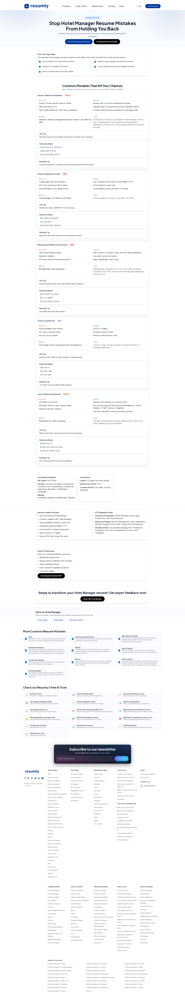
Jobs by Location (53, 777)
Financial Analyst (76, 930)
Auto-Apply (74, 784)
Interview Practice (77, 781)
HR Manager (52, 930)
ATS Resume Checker (124, 940)
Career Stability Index (124, 894)
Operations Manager (147, 933)
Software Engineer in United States (59, 970)
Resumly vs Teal (122, 817)
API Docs (51, 873)
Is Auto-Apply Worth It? (124, 833)
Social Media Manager (55, 927)
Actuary (73, 923)
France (96, 794)
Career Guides (53, 810)
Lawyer (50, 917)
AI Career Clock (122, 890)
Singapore (97, 800)
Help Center (52, 867)
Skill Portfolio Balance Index (126, 931)
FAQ (49, 863)
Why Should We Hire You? (126, 777)
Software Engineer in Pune (56, 977)
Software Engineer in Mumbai (57, 984)
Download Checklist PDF (51, 576)
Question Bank (52, 847)
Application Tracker (77, 791)
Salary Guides (52, 814)
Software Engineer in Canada (57, 974)
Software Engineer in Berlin (134, 984)
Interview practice (77, 620)
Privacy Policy (145, 777)
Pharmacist (74, 917)
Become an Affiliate (54, 844)
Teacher (50, 907)
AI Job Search (75, 787)
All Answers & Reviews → (125, 836)
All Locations (98, 824)
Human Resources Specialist (103, 917)
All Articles (120, 799)
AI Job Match (75, 794)
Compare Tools (53, 857)
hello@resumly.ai (150, 785)
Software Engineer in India (56, 964)
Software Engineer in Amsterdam (97, 987)
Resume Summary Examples (57, 794)
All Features (75, 800)
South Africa (98, 810)
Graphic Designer (54, 904)
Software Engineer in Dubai (134, 967)
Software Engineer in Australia (135, 977)
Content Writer (99, 939)
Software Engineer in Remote (96, 970)
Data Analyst (52, 923)
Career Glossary (53, 850)
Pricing (111, 6)
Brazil (96, 817)
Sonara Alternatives (123, 824)
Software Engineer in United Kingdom (60, 967)
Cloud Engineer (76, 904)
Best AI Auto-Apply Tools (125, 807)
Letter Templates (53, 804)
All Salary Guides (76, 940)
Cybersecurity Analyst (78, 897)
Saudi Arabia (98, 807)
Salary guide (59, 620)
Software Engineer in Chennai (135, 981)
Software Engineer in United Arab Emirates (100, 977)
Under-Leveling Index (124, 907)
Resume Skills (52, 791)
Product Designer (100, 936)
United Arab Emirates (101, 804)
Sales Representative (101, 897)
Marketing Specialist (100, 900)
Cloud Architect (145, 929)
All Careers (97, 943)
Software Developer (100, 904)
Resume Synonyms (54, 787)
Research (51, 860)
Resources (97, 6)
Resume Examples (54, 784)
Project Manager (53, 894)
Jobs (121, 6)
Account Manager (100, 890)
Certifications (52, 800)
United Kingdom (99, 781)
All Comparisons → (123, 840)
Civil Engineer (75, 937)
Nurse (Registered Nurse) (56, 910)
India (95, 787)
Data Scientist (75, 894)
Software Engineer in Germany (96, 964)
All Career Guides (54, 943)
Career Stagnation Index (125, 904)
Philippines (97, 814)
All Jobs (88, 991)
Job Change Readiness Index (127, 900)
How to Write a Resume (55, 827)
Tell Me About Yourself (124, 774)
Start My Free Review (92, 599)
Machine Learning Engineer (80, 900)
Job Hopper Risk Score (124, 910)
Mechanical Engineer (101, 929)
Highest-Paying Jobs (55, 817)
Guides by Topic (53, 807)
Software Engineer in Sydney (57, 987)
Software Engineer (77, 890)
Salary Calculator (53, 820)
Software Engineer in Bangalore (135, 970)
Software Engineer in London (96, 967)
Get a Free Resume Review (79, 42)
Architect (51, 920)
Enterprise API (52, 877)
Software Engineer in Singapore (96, 984)
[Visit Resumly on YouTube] (42, 778)
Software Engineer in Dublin (134, 987)
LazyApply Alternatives (124, 821)
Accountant (75, 927)
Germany (97, 791)
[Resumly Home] (33, 771)
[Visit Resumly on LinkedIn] (39, 778)
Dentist (73, 914)
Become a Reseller (54, 840)
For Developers (53, 870)
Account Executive (146, 906)
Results (50, 837)
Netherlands (98, 797)
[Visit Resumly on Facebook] (25, 778)
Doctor (73, 910)
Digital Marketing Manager (149, 916)
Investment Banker (77, 920)
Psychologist (52, 914)
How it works (52, 853)
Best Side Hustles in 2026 (125, 796)
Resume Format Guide (55, 824)
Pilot (72, 933)
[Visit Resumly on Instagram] (28, 778)
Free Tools (81, 6)
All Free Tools (121, 950)
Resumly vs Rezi (122, 814)
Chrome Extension (77, 797)
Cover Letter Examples (55, 797)
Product (66, 6)
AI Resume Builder (77, 774)
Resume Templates (54, 781)
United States (98, 774)
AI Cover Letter (76, 777)
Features (51, 834)
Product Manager (53, 890)
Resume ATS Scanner (124, 944)
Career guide (43, 620)
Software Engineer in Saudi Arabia (136, 974)
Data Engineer (145, 926)
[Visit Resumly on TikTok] (32, 778)
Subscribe (121, 758)
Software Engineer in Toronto (134, 964)
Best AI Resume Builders (125, 811)
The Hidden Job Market (125, 781)
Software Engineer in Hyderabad (97, 974)
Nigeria (96, 820)
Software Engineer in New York (58, 981)
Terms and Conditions (147, 774)
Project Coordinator (100, 920)
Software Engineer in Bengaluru (96, 981)
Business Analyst (53, 897)
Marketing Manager (54, 939)
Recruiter (143, 909)
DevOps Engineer (76, 907)
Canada (96, 777)
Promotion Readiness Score (126, 897)
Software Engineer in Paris (56, 991)
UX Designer (52, 900)
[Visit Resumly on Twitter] (35, 778)
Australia (97, 784)
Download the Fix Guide (107, 42)
